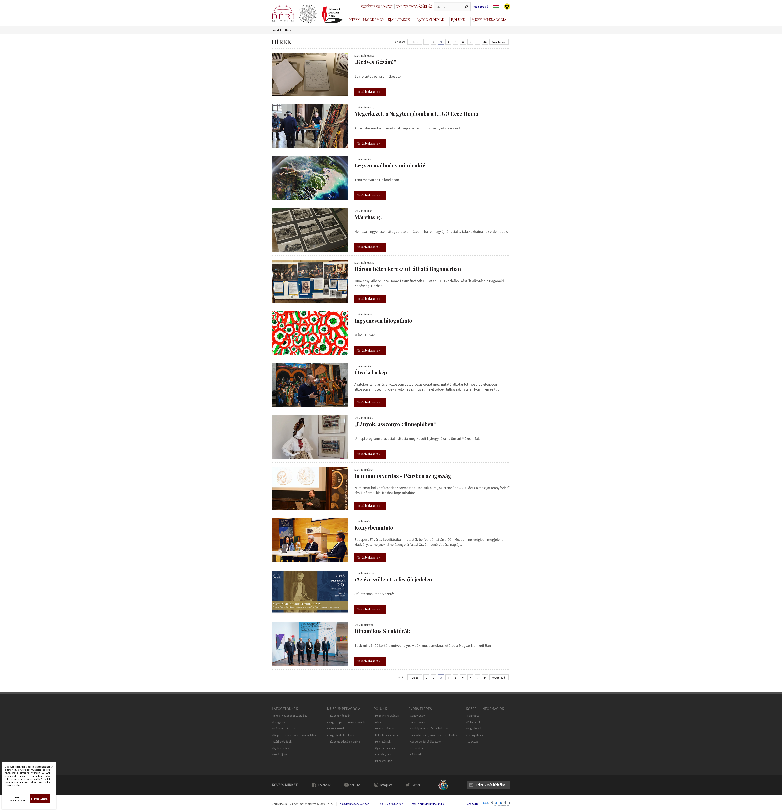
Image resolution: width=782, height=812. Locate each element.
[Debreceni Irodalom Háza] (332, 14)
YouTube (355, 785)
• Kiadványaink (382, 754)
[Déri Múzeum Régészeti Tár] (308, 14)
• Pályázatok (473, 722)
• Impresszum (416, 722)
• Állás (377, 722)
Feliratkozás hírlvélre (490, 785)
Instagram (386, 785)
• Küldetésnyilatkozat (386, 735)
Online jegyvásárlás (414, 6)
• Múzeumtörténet (384, 728)
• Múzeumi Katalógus (386, 715)
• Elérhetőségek (282, 741)
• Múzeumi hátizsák (283, 728)
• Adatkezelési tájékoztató (424, 741)
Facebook (324, 785)
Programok (373, 19)
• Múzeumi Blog (382, 761)
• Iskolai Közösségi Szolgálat (289, 715)
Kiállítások (399, 19)
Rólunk (458, 19)
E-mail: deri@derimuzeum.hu (427, 804)
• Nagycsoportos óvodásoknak (346, 722)
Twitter (415, 785)
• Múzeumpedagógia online (343, 741)
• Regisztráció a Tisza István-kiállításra (295, 735)
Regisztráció (480, 6)
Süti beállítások (17, 799)
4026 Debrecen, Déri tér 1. (355, 804)
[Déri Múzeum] (283, 13)
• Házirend (414, 754)
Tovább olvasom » (368, 92)
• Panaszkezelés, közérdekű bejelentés (432, 735)
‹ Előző (415, 42)
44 (484, 42)
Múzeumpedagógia (489, 19)
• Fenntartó (472, 715)
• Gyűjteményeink (384, 748)
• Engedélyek (474, 728)
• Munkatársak (382, 741)
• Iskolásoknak (336, 728)
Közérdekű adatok (377, 6)
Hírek (354, 19)
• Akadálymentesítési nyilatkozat (428, 728)
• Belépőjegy (280, 754)
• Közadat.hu (416, 748)
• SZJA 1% (472, 741)
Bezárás (50, 768)
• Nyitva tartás (280, 748)
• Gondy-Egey (416, 715)
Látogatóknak (430, 19)
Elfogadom (39, 799)
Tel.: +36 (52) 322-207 (390, 804)
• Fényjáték (279, 722)
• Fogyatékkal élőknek (340, 735)
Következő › (499, 42)
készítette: (472, 804)
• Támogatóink (474, 735)
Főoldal (276, 30)
